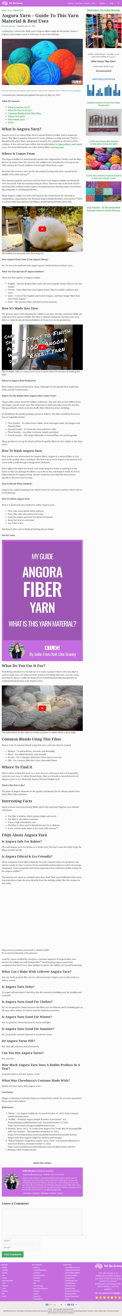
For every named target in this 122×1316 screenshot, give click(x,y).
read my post (57, 147)
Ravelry (53, 1193)
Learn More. (77, 91)
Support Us (37, 1296)
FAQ (35, 1283)
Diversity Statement (71, 1275)
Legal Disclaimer (70, 1283)
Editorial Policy (70, 1278)
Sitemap (36, 1293)
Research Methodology (72, 1296)
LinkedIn (36, 1193)
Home (4, 10)
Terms (67, 1299)
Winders (5, 1291)
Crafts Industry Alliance (72, 1272)
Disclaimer (37, 1278)
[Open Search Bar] (118, 3)
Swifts (4, 1288)
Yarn (93, 3)
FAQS (10, 122)
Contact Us (37, 1272)
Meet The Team (38, 1285)
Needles (102, 3)
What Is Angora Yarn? (19, 107)
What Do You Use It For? (20, 110)
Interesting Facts (16, 119)
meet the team (51, 1189)
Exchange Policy (70, 1288)
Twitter (60, 1193)
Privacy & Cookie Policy (72, 1291)
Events (4, 1296)
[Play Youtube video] (42, 229)
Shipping (36, 1291)
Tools (111, 3)
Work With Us (38, 1299)
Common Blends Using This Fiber (24, 113)
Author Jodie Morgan (40, 1270)
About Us (36, 1267)
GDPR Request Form (71, 1280)
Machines (5, 1285)
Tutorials (78, 3)
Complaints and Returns (72, 1270)
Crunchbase (27, 1193)
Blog (3, 1293)
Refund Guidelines (71, 1293)
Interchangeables (7, 1280)
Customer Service (39, 1275)
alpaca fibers (64, 144)
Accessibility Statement (72, 1267)
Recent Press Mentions (41, 1288)
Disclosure (37, 1280)
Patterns (87, 3)
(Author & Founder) (38, 1170)
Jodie (111, 66)
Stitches (71, 3)
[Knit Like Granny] (12, 3)
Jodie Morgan (9, 26)
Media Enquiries (70, 1285)
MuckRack (45, 1193)
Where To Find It (16, 116)
